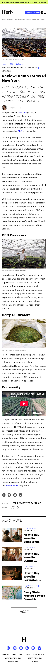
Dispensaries (20, 20)
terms (14, 654)
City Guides (16, 64)
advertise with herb (32, 12)
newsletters (13, 661)
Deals (28, 20)
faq (20, 654)
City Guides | (31, 528)
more (24, 611)
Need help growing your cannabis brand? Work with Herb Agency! (24, 2)
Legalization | (31, 586)
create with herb (35, 658)
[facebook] (4, 495)
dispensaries (38, 654)
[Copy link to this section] (43, 235)
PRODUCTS (35, 20)
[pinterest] (15, 495)
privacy (5, 654)
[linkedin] (20, 495)
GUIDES (43, 20)
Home (4, 64)
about (27, 654)
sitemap (35, 661)
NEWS (4, 20)
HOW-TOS (10, 20)
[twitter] (9, 495)
